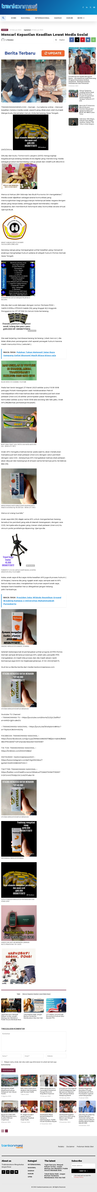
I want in (82, 1171)
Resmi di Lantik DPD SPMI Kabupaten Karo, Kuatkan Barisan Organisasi (9, 1117)
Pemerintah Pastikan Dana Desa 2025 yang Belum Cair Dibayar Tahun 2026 (67, 1117)
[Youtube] (94, 7)
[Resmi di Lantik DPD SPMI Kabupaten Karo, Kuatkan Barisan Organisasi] (9, 1107)
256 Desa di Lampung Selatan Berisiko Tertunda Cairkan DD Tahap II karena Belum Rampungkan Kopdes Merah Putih (86, 1119)
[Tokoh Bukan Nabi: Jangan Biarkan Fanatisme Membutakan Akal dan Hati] (34, 1005)
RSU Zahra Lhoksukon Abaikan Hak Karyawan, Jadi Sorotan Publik (29, 1090)
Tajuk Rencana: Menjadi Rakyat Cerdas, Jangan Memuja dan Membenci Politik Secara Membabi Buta (11, 1017)
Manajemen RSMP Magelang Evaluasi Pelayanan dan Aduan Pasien (9, 1091)
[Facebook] (83, 7)
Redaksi (10, 40)
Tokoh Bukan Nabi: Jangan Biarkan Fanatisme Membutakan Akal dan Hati (33, 1016)
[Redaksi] (3, 40)
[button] (3, 18)
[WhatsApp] (93, 39)
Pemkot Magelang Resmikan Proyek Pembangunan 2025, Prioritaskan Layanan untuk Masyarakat (86, 1092)
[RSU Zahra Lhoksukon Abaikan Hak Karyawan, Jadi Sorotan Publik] (29, 1081)
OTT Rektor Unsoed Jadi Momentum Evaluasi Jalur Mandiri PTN (55, 1016)
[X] (90, 7)
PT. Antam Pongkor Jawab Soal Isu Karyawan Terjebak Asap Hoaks (27, 1117)
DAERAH (4, 29)
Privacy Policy (78, 1177)
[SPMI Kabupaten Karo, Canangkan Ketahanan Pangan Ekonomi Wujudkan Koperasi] (48, 1081)
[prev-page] (2, 1130)
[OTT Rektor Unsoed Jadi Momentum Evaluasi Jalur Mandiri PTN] (56, 1005)
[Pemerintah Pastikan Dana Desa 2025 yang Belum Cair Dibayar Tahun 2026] (67, 1107)
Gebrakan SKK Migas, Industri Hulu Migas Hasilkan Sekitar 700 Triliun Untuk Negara (87, 121)
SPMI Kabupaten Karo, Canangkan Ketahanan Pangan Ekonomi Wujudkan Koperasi (48, 1091)
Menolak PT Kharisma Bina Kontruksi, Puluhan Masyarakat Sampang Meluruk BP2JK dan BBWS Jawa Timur (87, 110)
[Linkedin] (87, 7)
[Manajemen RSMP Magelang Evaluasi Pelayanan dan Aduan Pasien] (9, 1081)
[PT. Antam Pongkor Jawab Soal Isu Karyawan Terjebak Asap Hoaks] (29, 1107)
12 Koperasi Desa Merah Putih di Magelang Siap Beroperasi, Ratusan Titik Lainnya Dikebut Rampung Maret (67, 1092)
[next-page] (6, 1130)
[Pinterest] (82, 39)
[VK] (88, 39)
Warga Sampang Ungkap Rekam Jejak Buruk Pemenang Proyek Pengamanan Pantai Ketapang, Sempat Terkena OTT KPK (86, 96)
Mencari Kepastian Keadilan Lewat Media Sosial (36, 994)
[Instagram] (8, 1172)
